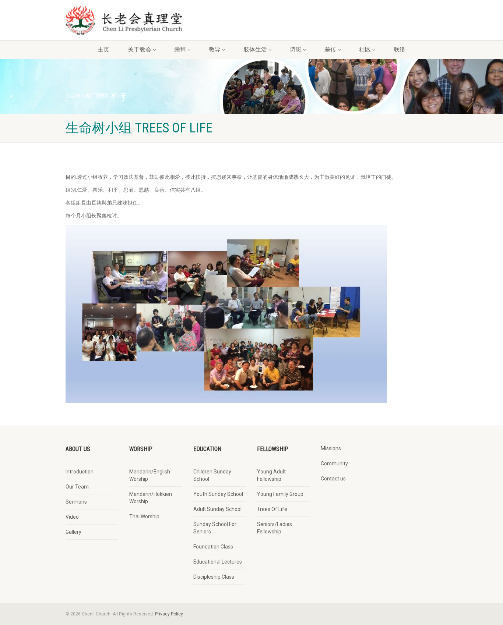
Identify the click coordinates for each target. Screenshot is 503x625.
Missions (331, 448)
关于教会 (139, 49)
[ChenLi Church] (124, 20)
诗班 (296, 49)
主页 (103, 49)
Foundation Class (213, 547)
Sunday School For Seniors (214, 528)
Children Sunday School (212, 475)
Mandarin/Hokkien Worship (150, 497)
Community (334, 463)
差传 (330, 49)
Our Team (77, 487)
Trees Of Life (272, 509)
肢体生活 (255, 49)
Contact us (333, 479)
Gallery (73, 532)
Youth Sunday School (218, 494)
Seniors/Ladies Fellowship (274, 528)
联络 (399, 49)
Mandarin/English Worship (149, 475)
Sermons (76, 502)
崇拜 (180, 49)
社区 (365, 49)
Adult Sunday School (217, 509)
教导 (215, 49)
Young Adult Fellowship (271, 475)
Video (72, 517)
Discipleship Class (213, 577)
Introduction (80, 472)
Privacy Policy (169, 614)
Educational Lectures (217, 562)
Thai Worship (144, 516)
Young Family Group (280, 494)
